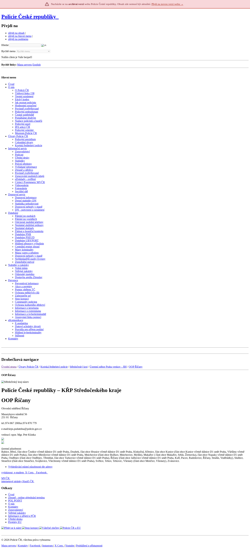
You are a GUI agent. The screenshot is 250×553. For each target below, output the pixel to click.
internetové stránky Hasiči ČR (17, 481)
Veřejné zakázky (17, 512)
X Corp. (30, 472)
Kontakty (13, 506)
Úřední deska (15, 519)
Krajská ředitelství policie (54, 366)
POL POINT (15, 500)
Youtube (70, 545)
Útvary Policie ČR (28, 366)
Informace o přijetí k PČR (22, 515)
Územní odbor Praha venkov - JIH (108, 366)
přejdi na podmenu (18, 39)
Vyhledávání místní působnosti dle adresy (30, 466)
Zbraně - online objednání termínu (26, 497)
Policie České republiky (28, 16)
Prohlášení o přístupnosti (89, 545)
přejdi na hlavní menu (19, 36)
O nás (11, 503)
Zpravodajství (15, 509)
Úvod (11, 494)
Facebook (41, 472)
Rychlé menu (8, 51)
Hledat (5, 45)
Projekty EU (15, 522)
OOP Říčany (136, 366)
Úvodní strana (8, 366)
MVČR (5, 478)
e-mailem (19, 472)
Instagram (47, 545)
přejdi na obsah (16, 33)
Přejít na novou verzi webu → (167, 4)
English (36, 64)
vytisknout (7, 472)
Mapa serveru (24, 64)
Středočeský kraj (79, 366)
